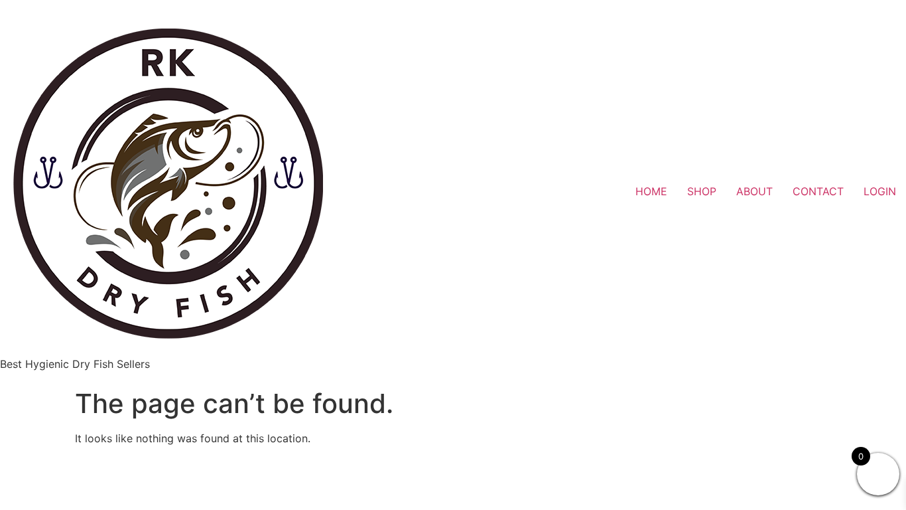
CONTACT (818, 191)
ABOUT (754, 191)
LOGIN (880, 191)
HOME (651, 191)
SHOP (701, 191)
